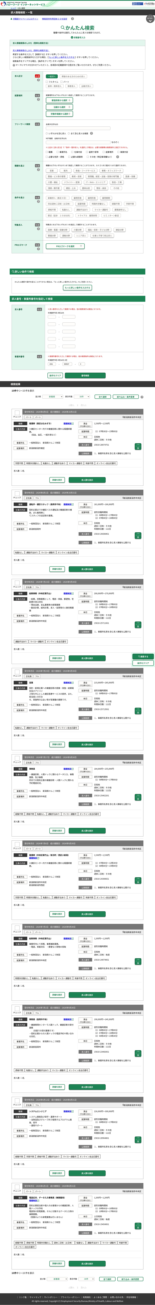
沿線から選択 (59, 107)
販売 (66, 170)
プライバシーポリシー (70, 1297)
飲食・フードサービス (85, 170)
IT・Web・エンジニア (95, 182)
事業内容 (125, 151)
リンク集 (23, 1297)
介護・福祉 (53, 182)
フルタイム (53, 81)
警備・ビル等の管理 (56, 176)
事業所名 (64, 151)
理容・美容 (101, 188)
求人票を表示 (87, 479)
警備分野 (52, 235)
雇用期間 (106, 197)
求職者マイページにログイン (25, 18)
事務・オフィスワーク (111, 170)
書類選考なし (120, 209)
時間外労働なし (98, 203)
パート (66, 81)
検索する (144, 656)
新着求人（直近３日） (57, 197)
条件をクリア (55, 375)
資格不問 (52, 209)
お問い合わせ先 (117, 1297)
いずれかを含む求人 (57, 133)
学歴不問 (130, 203)
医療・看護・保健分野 (57, 229)
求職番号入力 (77, 37)
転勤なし (66, 209)
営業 (52, 170)
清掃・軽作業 (54, 188)
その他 (116, 188)
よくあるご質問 (100, 1297)
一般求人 (52, 76)
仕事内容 (79, 151)
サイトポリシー (51, 1297)
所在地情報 (131, 1297)
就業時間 (81, 203)
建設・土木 (71, 188)
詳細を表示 (57, 479)
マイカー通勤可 (101, 209)
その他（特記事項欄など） (102, 156)
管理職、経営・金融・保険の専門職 (103, 176)
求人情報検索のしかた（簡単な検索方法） (31, 50)
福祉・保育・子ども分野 (98, 229)
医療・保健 (130, 176)
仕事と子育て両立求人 (102, 235)
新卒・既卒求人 (55, 86)
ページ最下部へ (150, 17)
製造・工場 (117, 182)
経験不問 (116, 203)
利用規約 (87, 1297)
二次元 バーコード (138, 445)
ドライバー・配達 (72, 182)
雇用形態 (77, 197)
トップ (13, 8)
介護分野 (77, 229)
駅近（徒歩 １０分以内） (59, 215)
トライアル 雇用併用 (87, 215)
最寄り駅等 (95, 151)
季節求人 (71, 86)
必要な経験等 (78, 156)
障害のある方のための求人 (73, 76)
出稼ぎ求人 (86, 86)
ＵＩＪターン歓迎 (111, 215)
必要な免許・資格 (57, 156)
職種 (51, 151)
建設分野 (120, 229)
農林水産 (86, 188)
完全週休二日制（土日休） (59, 203)
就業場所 (110, 151)
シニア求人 (81, 235)
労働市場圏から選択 (59, 113)
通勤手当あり (82, 209)
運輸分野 (66, 235)
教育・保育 (76, 176)
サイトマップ (35, 1297)
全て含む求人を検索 (79, 133)
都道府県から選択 (59, 100)
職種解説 (67, 423)
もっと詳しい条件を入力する (62, 57)
